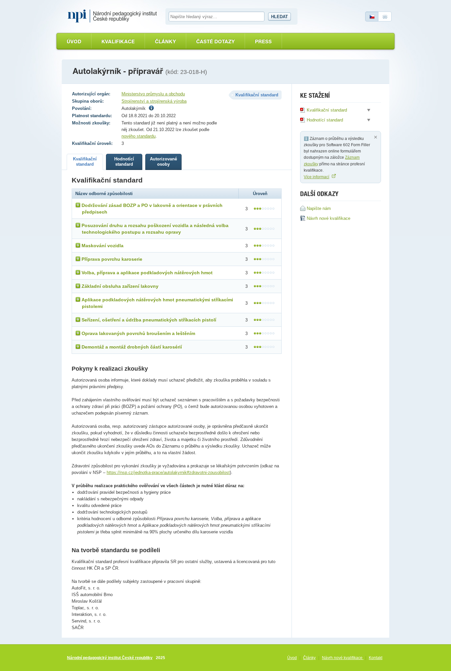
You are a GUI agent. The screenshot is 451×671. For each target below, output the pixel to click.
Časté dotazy (215, 41)
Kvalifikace (118, 41)
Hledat (279, 16)
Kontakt (375, 657)
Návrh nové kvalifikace (343, 657)
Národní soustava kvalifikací (114, 16)
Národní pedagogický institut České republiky (110, 657)
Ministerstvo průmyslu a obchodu (153, 93)
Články (165, 41)
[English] (385, 16)
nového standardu (138, 136)
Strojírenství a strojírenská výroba (154, 101)
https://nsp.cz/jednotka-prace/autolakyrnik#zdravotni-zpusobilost (168, 472)
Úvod (74, 41)
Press (263, 41)
